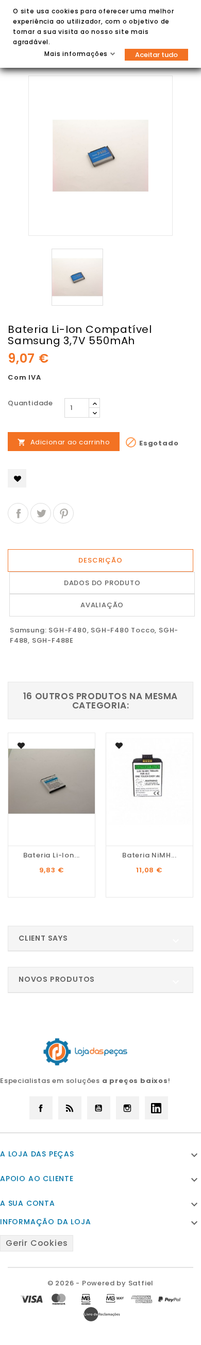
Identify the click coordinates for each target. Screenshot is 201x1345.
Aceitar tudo (156, 55)
